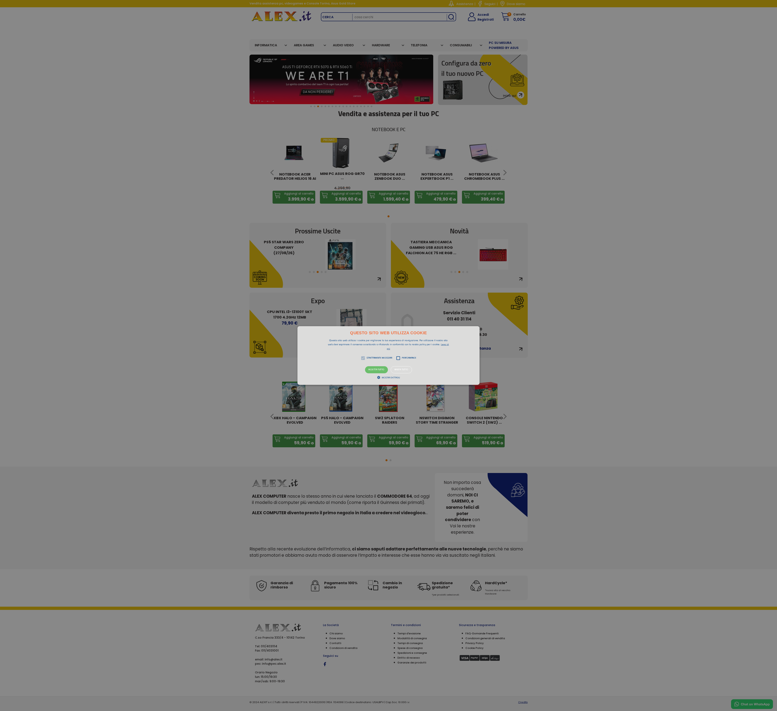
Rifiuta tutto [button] (401, 370)
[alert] (388, 355)
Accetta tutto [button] (376, 370)
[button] (388, 355)
